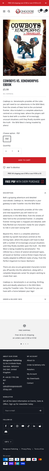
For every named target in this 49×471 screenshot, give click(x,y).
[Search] (9, 11)
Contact (30, 383)
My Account (32, 374)
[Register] (40, 410)
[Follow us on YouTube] (23, 426)
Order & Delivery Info (12, 299)
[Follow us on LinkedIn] (34, 426)
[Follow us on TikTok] (28, 426)
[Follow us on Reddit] (40, 426)
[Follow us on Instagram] (17, 426)
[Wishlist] (39, 11)
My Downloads (33, 378)
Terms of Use (39, 449)
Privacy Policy (26, 449)
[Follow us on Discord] (6, 432)
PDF (7, 139)
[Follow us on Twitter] (11, 426)
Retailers (30, 369)
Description (8, 193)
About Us (31, 360)
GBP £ (7, 442)
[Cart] (44, 11)
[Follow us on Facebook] (6, 426)
